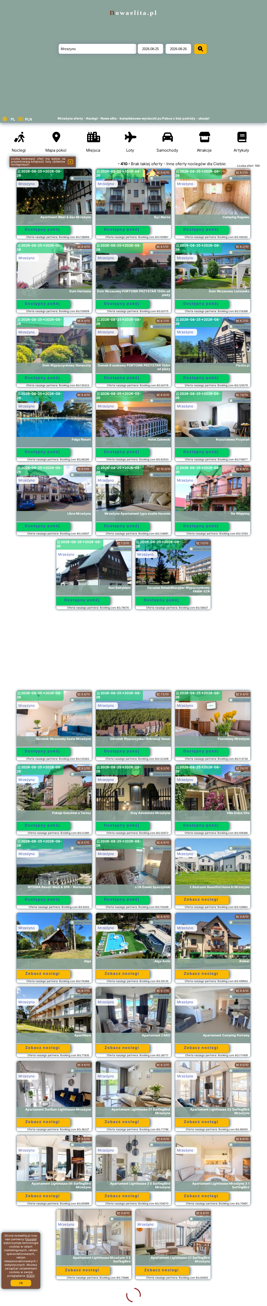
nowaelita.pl (133, 12)
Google (31, 1239)
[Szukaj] (200, 49)
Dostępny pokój (42, 229)
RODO (31, 1276)
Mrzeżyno (27, 184)
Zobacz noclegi (201, 899)
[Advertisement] (133, 652)
